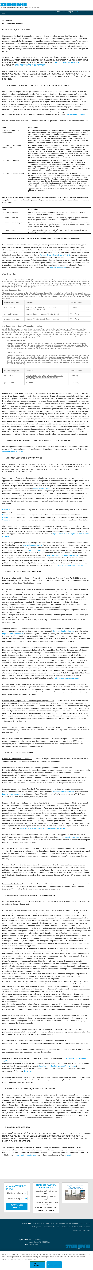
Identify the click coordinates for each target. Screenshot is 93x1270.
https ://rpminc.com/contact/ (12, 634)
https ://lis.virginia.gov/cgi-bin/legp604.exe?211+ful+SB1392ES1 (44, 828)
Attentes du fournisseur (81, 1223)
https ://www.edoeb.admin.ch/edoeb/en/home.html (57, 1066)
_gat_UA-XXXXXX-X (55, 376)
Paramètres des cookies (81, 1230)
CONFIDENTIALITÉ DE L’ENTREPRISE (30, 65)
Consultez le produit (17, 1206)
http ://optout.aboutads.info (34, 550)
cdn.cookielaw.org (11, 314)
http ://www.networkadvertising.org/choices (63, 555)
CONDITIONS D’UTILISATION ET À (68, 63)
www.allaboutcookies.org (76, 114)
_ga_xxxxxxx (31, 376)
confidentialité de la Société (12, 452)
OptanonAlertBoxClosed (35, 309)
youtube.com (9, 383)
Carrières (36, 1223)
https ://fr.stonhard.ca (58, 268)
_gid (44, 376)
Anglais (77, 12)
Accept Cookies (54, 1265)
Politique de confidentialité (42, 1227)
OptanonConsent (50, 307)
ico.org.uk (28, 1071)
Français (87, 12)
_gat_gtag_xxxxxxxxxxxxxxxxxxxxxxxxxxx (42, 378)
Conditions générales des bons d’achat (56, 1223)
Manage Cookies (37, 1265)
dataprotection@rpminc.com (63, 631)
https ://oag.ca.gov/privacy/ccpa (67, 678)
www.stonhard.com (11, 319)
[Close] (89, 1254)
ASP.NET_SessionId (34, 307)
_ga (39, 376)
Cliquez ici (6, 510)
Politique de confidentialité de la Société (55, 255)
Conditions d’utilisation (61, 1227)
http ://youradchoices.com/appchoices (68, 565)
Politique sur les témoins (80, 1227)
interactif (68, 1155)
